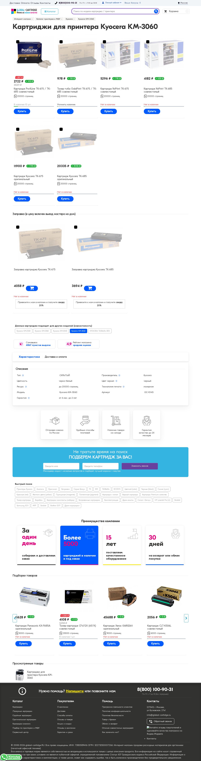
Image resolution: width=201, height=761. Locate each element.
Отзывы (34, 3)
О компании (62, 707)
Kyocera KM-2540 (24, 331)
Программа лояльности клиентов (117, 707)
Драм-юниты (127, 500)
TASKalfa (105, 489)
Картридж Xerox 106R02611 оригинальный (118, 627)
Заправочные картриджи (89, 500)
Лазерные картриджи (22, 711)
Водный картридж (130, 495)
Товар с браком (109, 719)
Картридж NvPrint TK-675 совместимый (114, 90)
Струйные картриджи (22, 715)
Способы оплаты (65, 715)
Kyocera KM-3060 (78, 331)
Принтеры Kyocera (24, 489)
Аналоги (40, 489)
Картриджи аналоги (21, 724)
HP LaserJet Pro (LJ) (162, 500)
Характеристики (29, 356)
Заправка (65, 489)
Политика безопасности (113, 715)
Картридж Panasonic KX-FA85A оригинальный (32, 627)
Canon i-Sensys (144, 500)
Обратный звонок (163, 721)
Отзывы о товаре (65, 719)
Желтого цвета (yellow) (42, 495)
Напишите (75, 691)
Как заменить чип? (110, 732)
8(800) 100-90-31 (155, 689)
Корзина (178, 11)
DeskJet (177, 500)
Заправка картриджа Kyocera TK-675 (34, 269)
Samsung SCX (22, 506)
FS (90, 489)
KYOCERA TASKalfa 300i (100, 331)
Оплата (25, 3)
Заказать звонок (139, 466)
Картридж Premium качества (154, 495)
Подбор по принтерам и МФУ (26, 728)
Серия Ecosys (79, 489)
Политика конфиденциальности (116, 711)
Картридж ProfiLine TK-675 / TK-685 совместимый (32, 90)
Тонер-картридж (24, 500)
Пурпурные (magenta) (65, 495)
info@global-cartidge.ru (159, 715)
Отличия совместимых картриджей (117, 728)
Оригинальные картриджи (24, 719)
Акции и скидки (64, 724)
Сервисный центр (20, 732)
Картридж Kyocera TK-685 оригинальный (72, 178)
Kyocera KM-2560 (42, 331)
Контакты (45, 3)
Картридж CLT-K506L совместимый (159, 627)
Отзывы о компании (66, 728)
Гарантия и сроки (65, 732)
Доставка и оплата (56, 356)
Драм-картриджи (72, 506)
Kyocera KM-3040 (60, 331)
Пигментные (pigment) (88, 495)
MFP (34, 506)
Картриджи (17, 707)
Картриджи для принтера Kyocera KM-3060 (40, 675)
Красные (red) (22, 495)
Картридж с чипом (110, 495)
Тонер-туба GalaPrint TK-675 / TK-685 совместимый (77, 90)
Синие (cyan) (163, 489)
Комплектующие (111, 500)
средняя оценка (82, 345)
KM (96, 489)
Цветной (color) (131, 489)
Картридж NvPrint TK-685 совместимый (158, 90)
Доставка (15, 3)
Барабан (39, 500)
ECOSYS (117, 489)
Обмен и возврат (109, 724)
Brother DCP (55, 506)
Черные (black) (147, 489)
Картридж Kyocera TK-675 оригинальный (28, 178)
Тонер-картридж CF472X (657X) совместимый (77, 627)
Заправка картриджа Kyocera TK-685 (93, 269)
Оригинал (52, 489)
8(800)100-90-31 (68, 3)
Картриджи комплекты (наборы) (60, 500)
